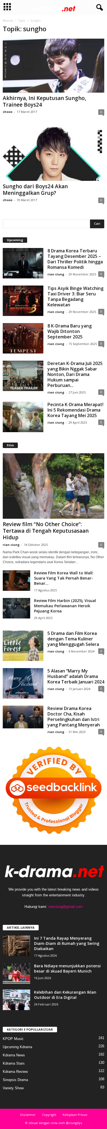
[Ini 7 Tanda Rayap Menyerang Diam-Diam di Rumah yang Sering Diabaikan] (16, 946)
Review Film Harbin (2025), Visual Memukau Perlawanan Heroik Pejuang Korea (65, 606)
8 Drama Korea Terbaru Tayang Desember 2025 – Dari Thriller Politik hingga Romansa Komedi (75, 259)
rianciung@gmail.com (65, 907)
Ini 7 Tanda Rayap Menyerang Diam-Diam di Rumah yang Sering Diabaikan (66, 943)
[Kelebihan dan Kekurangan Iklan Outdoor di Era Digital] (16, 1000)
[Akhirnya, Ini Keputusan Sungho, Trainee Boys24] (53, 66)
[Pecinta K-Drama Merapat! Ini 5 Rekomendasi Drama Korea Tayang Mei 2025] (23, 417)
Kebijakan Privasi (75, 1115)
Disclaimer (28, 1115)
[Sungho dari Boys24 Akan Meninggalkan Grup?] (53, 154)
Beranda (8, 20)
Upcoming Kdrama (17, 1047)
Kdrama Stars (14, 1063)
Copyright (49, 1115)
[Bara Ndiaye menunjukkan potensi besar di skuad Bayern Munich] (16, 973)
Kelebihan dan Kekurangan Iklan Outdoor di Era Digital (65, 995)
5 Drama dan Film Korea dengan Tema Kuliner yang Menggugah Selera (73, 638)
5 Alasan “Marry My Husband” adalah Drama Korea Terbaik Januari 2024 (75, 676)
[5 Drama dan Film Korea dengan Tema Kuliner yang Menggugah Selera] (23, 646)
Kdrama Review (15, 1072)
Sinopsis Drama (15, 1080)
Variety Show (13, 1088)
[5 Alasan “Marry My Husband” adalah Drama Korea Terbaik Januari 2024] (23, 683)
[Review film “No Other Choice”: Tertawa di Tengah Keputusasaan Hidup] (53, 486)
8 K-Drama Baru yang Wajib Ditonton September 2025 (69, 331)
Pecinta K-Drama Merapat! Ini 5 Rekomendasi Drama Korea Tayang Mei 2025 (75, 409)
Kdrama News (14, 1055)
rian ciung (55, 274)
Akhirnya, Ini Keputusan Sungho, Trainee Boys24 (44, 101)
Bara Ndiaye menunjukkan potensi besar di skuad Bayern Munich (67, 968)
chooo (7, 112)
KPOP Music (13, 1039)
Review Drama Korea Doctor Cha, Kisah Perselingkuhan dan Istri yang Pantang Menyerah (73, 716)
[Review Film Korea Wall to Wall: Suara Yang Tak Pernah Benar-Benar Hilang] (16, 580)
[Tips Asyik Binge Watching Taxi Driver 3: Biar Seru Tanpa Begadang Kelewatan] (23, 301)
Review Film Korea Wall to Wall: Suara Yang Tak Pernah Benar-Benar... (64, 578)
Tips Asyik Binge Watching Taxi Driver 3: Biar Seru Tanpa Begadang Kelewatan (75, 296)
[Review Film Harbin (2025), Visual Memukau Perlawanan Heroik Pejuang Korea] (16, 608)
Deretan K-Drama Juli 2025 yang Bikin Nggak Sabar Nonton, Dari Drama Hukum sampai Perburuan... (75, 374)
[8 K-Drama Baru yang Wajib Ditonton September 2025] (23, 338)
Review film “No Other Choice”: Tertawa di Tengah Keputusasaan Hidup (46, 531)
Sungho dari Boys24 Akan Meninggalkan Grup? (35, 189)
